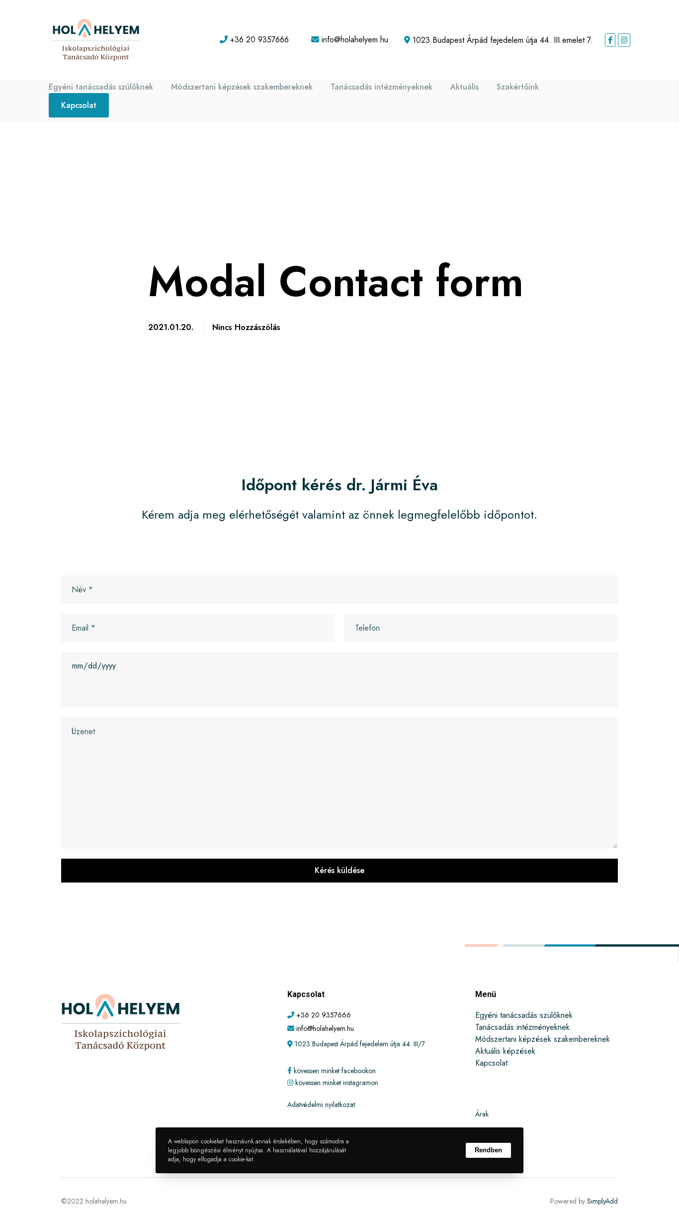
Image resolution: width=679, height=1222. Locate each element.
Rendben (488, 1150)
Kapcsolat (78, 105)
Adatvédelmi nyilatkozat (321, 1105)
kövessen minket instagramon (336, 1083)
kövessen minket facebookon (335, 1071)
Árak (482, 1114)
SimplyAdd (602, 1201)
